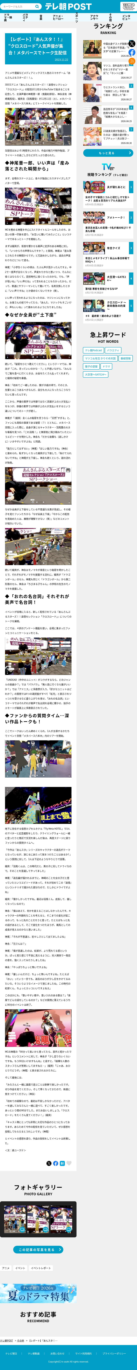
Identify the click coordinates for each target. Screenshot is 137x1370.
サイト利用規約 (83, 1353)
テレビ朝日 (11, 1353)
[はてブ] (62, 1163)
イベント (20, 1268)
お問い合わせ (57, 1353)
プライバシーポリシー (114, 1353)
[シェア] (55, 1163)
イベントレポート (41, 1268)
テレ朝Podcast (93, 350)
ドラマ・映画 (8, 17)
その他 (110, 17)
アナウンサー (94, 17)
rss (131, 61)
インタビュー (126, 17)
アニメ (6, 1268)
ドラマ (106, 366)
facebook (131, 52)
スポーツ (76, 17)
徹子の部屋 (91, 366)
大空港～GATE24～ (95, 374)
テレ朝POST (68, 6)
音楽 (41, 17)
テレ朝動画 (34, 1353)
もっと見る (107, 153)
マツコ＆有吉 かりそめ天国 (100, 358)
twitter (131, 43)
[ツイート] (48, 1163)
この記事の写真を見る (37, 1249)
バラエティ (25, 17)
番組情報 (126, 358)
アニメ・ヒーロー (58, 17)
